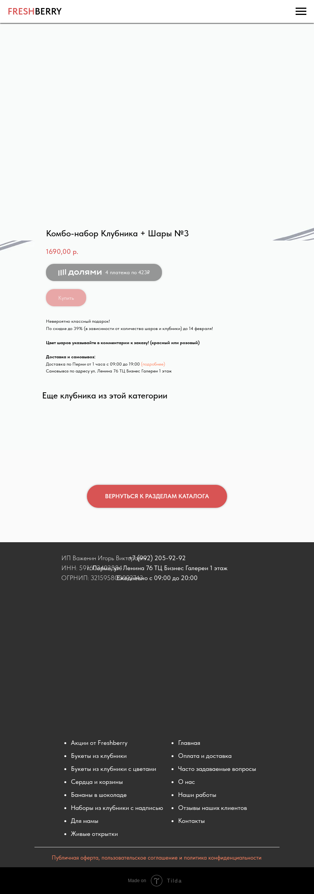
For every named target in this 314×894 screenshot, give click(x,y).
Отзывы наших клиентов (212, 807)
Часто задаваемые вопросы (217, 768)
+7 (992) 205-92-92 (157, 558)
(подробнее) (153, 364)
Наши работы (197, 794)
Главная (189, 742)
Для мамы (84, 820)
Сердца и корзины (97, 781)
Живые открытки (94, 833)
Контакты (191, 820)
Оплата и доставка (205, 755)
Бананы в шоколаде (99, 794)
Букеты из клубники (99, 755)
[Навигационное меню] (301, 11)
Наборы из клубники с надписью (117, 807)
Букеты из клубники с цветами (113, 768)
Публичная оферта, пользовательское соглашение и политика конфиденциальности (157, 857)
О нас (186, 781)
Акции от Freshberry (99, 742)
